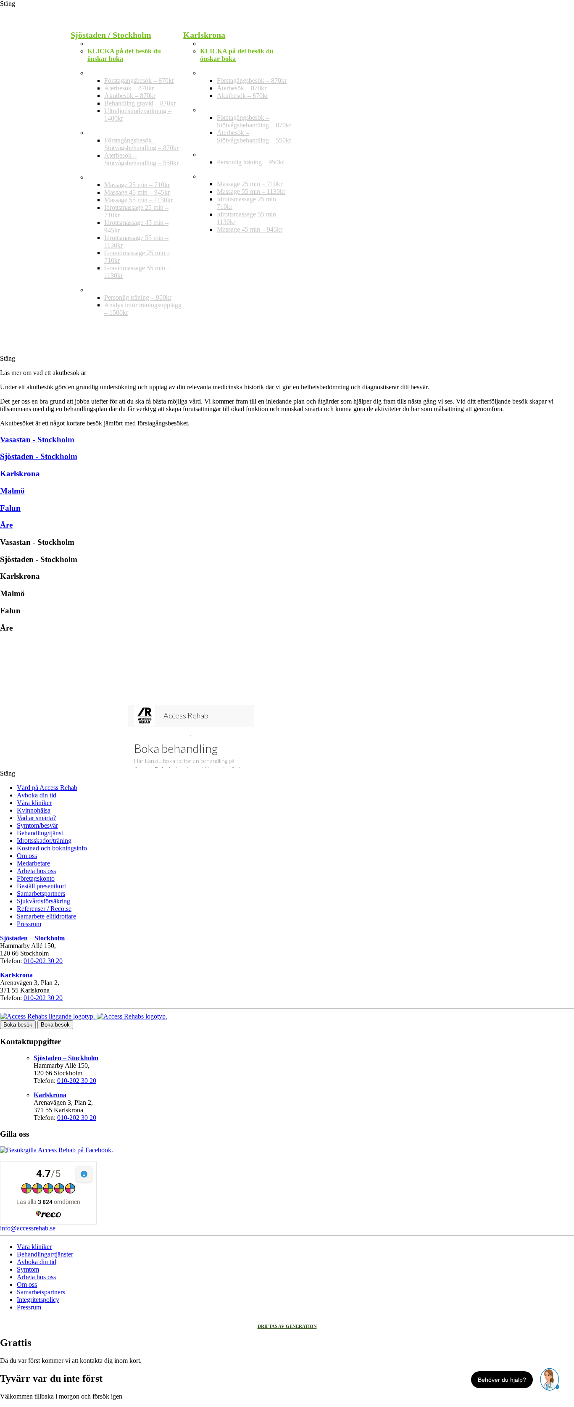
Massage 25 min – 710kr (137, 184)
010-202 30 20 (43, 960)
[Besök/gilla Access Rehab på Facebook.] (56, 1150)
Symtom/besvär (37, 825)
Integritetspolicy (38, 1299)
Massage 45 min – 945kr (137, 192)
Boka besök (17, 1025)
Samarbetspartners (41, 893)
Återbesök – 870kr (129, 88)
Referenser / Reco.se (44, 908)
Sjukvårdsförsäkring (43, 901)
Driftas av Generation (287, 1326)
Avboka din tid (36, 795)
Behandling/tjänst (40, 833)
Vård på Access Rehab (47, 787)
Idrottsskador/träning (44, 840)
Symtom (28, 1269)
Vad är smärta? (36, 817)
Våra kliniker (34, 802)
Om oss (27, 855)
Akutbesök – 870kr (129, 95)
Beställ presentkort (41, 886)
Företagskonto (36, 878)
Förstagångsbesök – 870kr (139, 80)
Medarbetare (33, 863)
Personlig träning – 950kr (137, 297)
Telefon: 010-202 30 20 (119, 43)
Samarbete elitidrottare (46, 916)
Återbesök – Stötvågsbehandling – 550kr (141, 159)
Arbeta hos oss (36, 870)
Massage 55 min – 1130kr (138, 199)
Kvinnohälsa (33, 810)
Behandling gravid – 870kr (140, 103)
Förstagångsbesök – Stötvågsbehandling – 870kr (141, 144)
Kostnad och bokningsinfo (52, 848)
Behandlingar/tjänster (45, 1254)
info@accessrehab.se (27, 1228)
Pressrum (29, 923)
